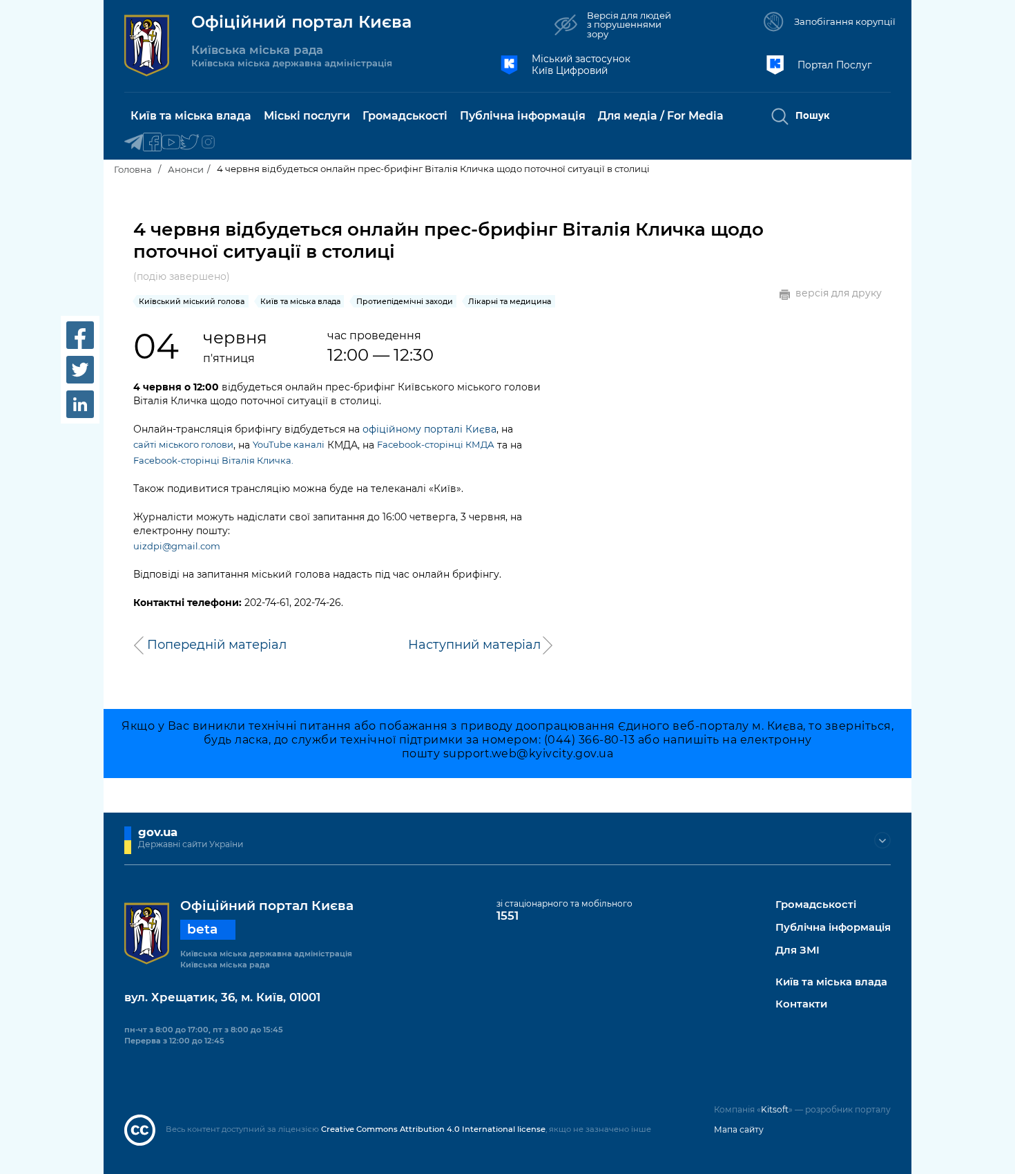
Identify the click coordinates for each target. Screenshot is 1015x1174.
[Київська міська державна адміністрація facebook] (152, 143)
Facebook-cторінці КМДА (435, 444)
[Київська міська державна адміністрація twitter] (189, 143)
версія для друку (838, 293)
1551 (507, 915)
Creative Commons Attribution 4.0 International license (433, 1129)
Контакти (801, 1004)
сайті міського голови (183, 444)
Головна (133, 169)
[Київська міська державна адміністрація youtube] (171, 143)
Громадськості (815, 905)
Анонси (186, 169)
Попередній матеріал (217, 644)
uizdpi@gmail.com (176, 545)
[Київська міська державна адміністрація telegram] (133, 143)
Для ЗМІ (797, 950)
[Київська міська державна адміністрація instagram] (208, 143)
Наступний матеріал (474, 644)
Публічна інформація (833, 927)
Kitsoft (775, 1109)
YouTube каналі (289, 444)
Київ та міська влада (831, 982)
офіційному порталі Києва (429, 429)
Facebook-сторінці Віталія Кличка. (213, 460)
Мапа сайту (739, 1129)
